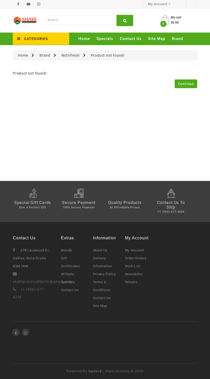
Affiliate (67, 274)
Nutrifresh (70, 55)
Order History (135, 258)
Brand (177, 38)
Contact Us (131, 38)
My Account (134, 250)
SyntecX (95, 371)
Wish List (132, 266)
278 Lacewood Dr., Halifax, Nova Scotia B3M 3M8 (32, 258)
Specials (105, 38)
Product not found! (108, 55)
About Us (100, 250)
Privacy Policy (104, 274)
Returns (131, 282)
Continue (186, 84)
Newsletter (134, 274)
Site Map (156, 38)
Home (84, 38)
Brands (66, 250)
